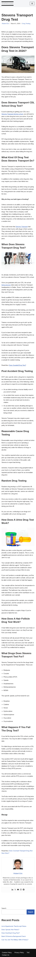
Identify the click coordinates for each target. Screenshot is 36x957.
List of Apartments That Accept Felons (14, 926)
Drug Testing (26, 23)
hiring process (6, 285)
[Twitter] (15, 890)
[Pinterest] (23, 890)
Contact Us (5, 955)
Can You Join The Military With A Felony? (15, 940)
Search (4, 908)
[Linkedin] (12, 890)
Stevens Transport (22, 226)
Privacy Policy (19, 952)
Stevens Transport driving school (12, 114)
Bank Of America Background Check (14, 936)
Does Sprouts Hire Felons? (10, 929)
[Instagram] (21, 890)
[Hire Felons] (8, 3)
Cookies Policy (7, 952)
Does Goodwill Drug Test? (17, 365)
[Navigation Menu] (32, 3)
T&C (28, 952)
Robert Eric (5, 23)
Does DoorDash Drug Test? (11, 933)
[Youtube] (18, 890)
